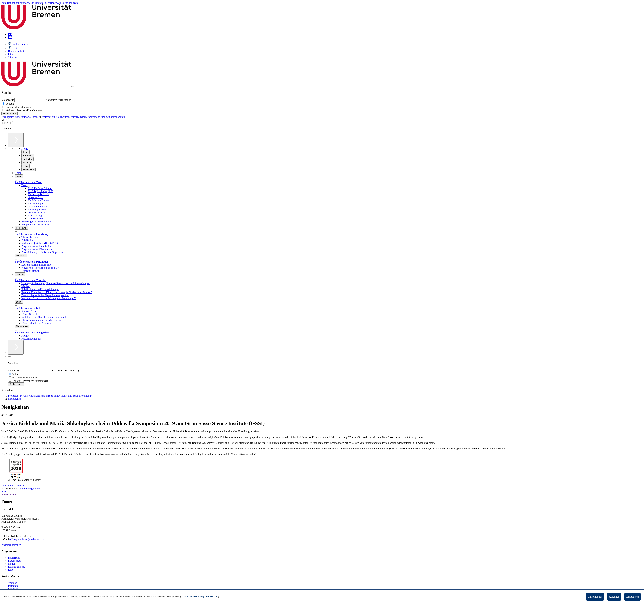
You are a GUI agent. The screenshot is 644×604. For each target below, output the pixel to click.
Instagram (13, 585)
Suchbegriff (7, 99)
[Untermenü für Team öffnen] (28, 186)
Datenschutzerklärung (193, 596)
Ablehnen (614, 596)
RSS (3, 491)
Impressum (14, 557)
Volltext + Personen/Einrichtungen (23, 110)
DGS (11, 569)
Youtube (12, 582)
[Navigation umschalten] (72, 86)
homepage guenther (30, 488)
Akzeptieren (632, 596)
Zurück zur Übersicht (12, 485)
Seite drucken (8, 494)
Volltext (9, 103)
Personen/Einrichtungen (18, 107)
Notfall (11, 563)
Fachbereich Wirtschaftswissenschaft (20, 116)
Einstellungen (595, 596)
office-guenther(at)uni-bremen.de (26, 539)
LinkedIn (13, 588)
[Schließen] (16, 180)
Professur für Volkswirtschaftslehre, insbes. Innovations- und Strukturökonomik (83, 116)
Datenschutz (14, 560)
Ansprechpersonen (11, 544)
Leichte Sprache (16, 566)
